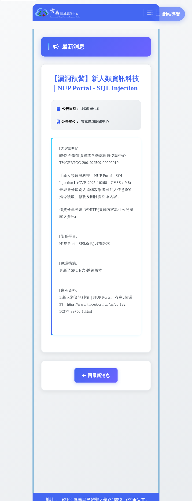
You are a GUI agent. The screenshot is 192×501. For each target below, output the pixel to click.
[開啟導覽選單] (150, 12)
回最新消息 (99, 375)
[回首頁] (57, 12)
